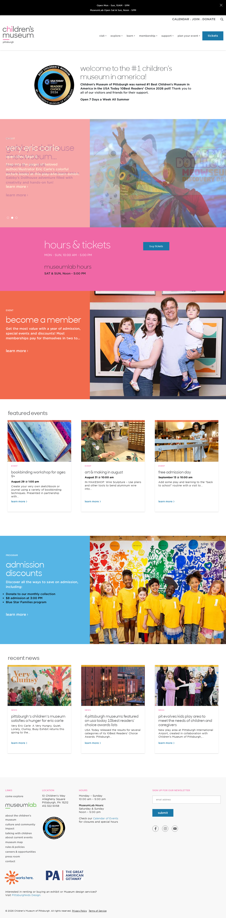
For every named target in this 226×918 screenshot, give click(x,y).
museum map (14, 842)
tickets (213, 35)
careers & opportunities (20, 851)
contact (10, 861)
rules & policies (15, 847)
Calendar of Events (105, 818)
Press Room (12, 856)
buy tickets (156, 246)
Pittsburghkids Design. (26, 895)
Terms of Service (97, 910)
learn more (16, 186)
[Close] (221, 5)
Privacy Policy (79, 910)
